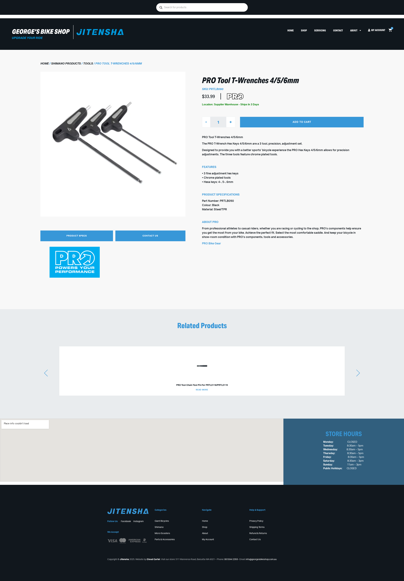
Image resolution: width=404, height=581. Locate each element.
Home (290, 30)
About (353, 30)
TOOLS (88, 63)
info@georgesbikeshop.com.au (261, 559)
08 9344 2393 (231, 559)
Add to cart (302, 122)
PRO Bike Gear (211, 243)
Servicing (320, 30)
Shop (304, 30)
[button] (76, 236)
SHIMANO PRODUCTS (66, 63)
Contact (338, 30)
